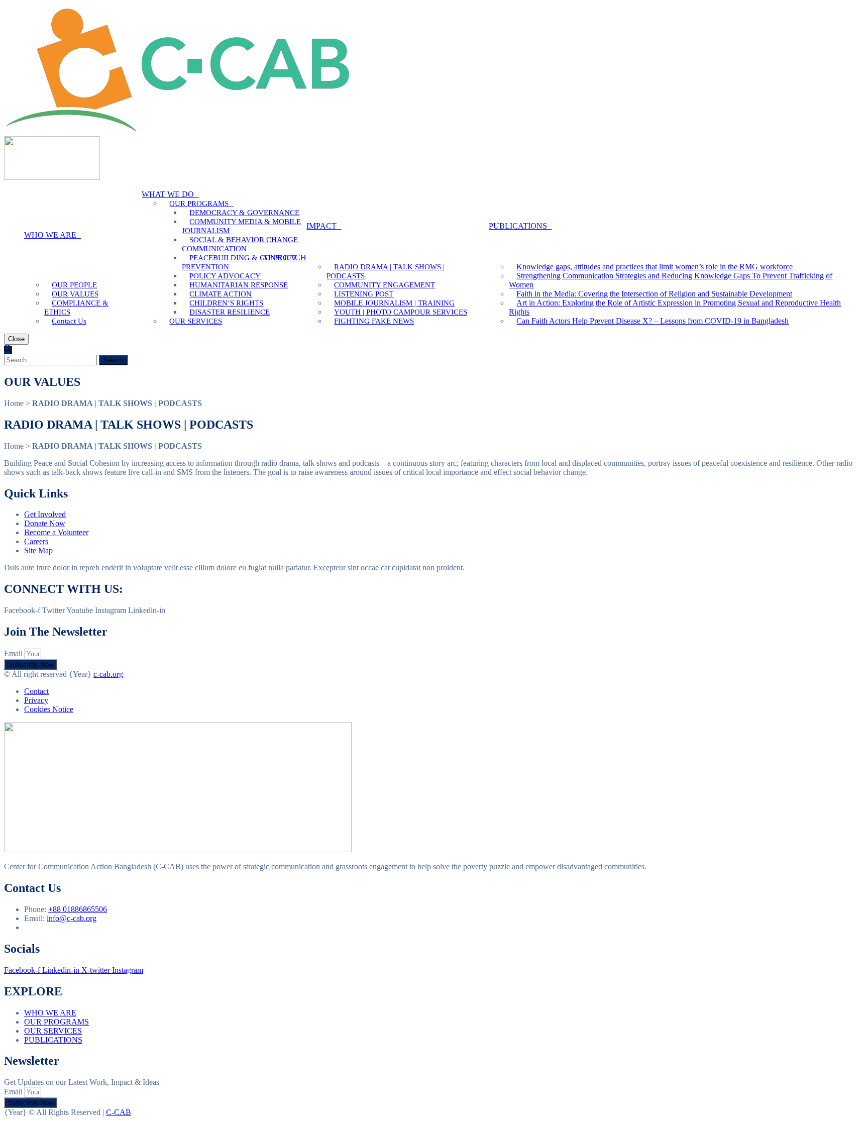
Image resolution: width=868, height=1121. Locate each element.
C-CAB (118, 1112)
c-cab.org (108, 674)
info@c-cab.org (71, 918)
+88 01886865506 (77, 909)
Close (16, 339)
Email (14, 653)
